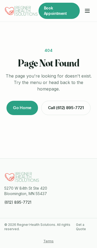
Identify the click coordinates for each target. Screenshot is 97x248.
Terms (48, 241)
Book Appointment (55, 11)
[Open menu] (87, 10)
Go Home (22, 107)
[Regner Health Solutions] (21, 10)
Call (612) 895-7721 (66, 107)
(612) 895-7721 (17, 202)
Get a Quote (81, 227)
